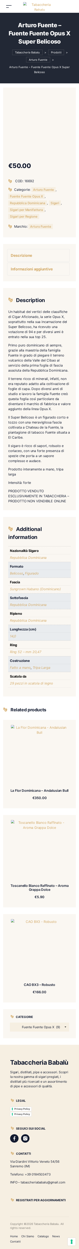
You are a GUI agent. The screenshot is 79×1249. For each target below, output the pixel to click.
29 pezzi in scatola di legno (31, 683)
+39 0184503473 (38, 1174)
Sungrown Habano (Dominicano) (35, 589)
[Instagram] (25, 1138)
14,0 (13, 636)
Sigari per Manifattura (26, 210)
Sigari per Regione (23, 216)
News (56, 1236)
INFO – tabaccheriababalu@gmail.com (37, 1182)
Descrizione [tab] (21, 255)
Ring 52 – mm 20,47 (25, 652)
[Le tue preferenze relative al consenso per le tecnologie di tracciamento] (72, 1242)
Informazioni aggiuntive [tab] (32, 269)
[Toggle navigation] (8, 6)
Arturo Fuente (43, 190)
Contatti (15, 1241)
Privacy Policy (22, 1108)
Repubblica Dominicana (27, 203)
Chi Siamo (27, 1236)
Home (14, 1236)
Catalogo (43, 1236)
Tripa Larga (41, 667)
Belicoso (16, 573)
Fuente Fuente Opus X (26, 196)
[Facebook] (14, 1138)
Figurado (32, 573)
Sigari (55, 203)
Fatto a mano (20, 667)
